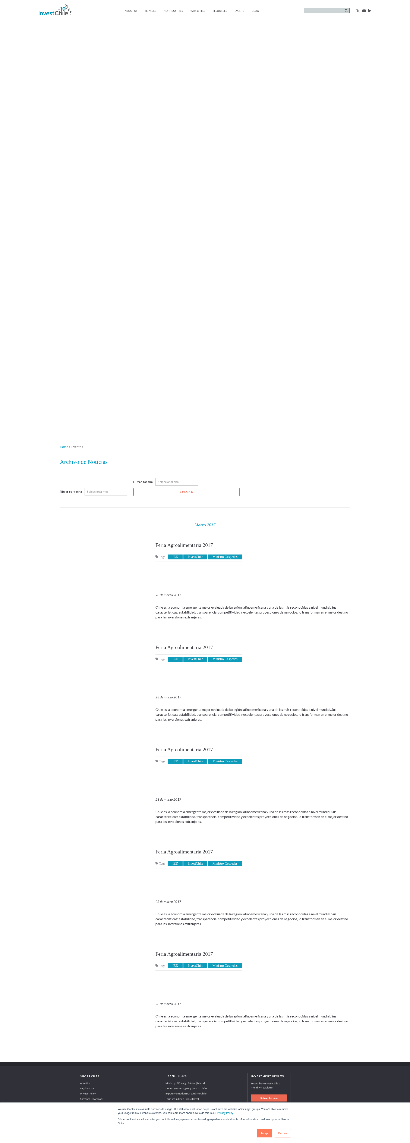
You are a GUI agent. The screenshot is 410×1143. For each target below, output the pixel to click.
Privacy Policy (225, 1113)
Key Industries (173, 10)
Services (150, 10)
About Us (131, 10)
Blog (255, 10)
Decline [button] (282, 1133)
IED (175, 557)
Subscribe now (269, 1098)
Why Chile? (197, 10)
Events (239, 10)
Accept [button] (264, 1133)
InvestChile (195, 557)
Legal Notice (87, 1088)
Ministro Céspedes (224, 557)
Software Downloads (92, 1098)
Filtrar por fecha (71, 491)
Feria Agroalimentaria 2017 (184, 545)
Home (64, 447)
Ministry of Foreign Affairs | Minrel (185, 1083)
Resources (220, 10)
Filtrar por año (143, 482)
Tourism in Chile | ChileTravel (182, 1098)
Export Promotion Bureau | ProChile (185, 1093)
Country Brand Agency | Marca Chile (186, 1088)
